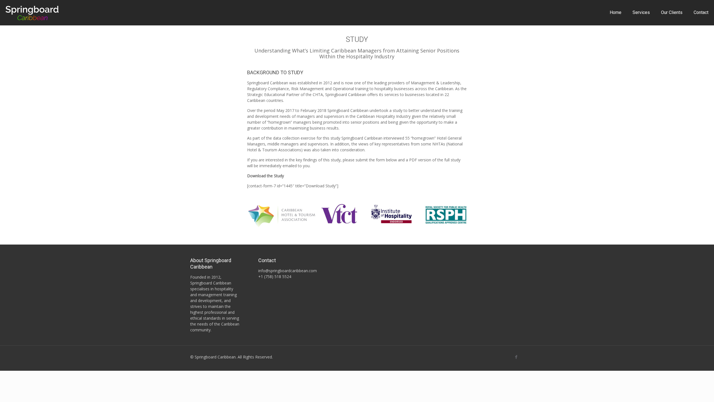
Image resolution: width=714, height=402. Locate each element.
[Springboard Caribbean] (32, 12)
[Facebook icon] (516, 357)
